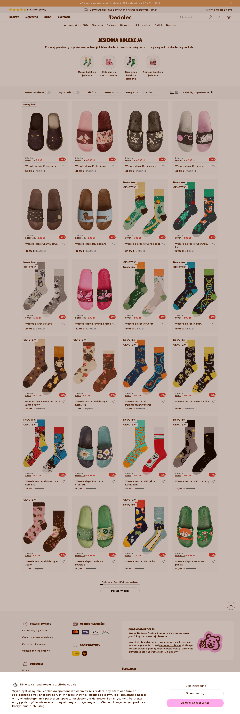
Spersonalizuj (195, 693)
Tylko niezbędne (195, 685)
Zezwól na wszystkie (195, 703)
